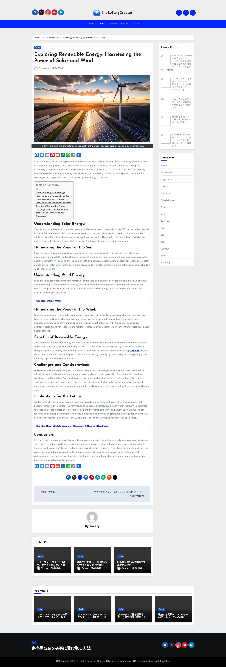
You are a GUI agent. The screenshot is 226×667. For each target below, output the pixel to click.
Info (102, 24)
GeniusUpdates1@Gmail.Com (156, 661)
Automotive (167, 172)
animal (164, 165)
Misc (163, 228)
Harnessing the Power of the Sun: (53, 196)
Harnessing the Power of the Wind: (53, 203)
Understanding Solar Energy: (50, 192)
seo (162, 235)
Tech (37, 47)
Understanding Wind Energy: (50, 199)
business (165, 186)
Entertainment (168, 200)
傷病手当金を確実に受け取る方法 (61, 648)
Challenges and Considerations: (52, 209)
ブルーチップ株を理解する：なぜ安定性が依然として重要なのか (132, 618)
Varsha (44, 568)
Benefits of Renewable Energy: (51, 206)
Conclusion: (41, 216)
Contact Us (90, 24)
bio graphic (166, 179)
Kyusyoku (112, 24)
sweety (45, 68)
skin (163, 242)
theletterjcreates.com (121, 661)
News (137, 24)
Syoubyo (125, 24)
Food (163, 207)
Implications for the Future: (50, 213)
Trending (165, 262)
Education (166, 193)
